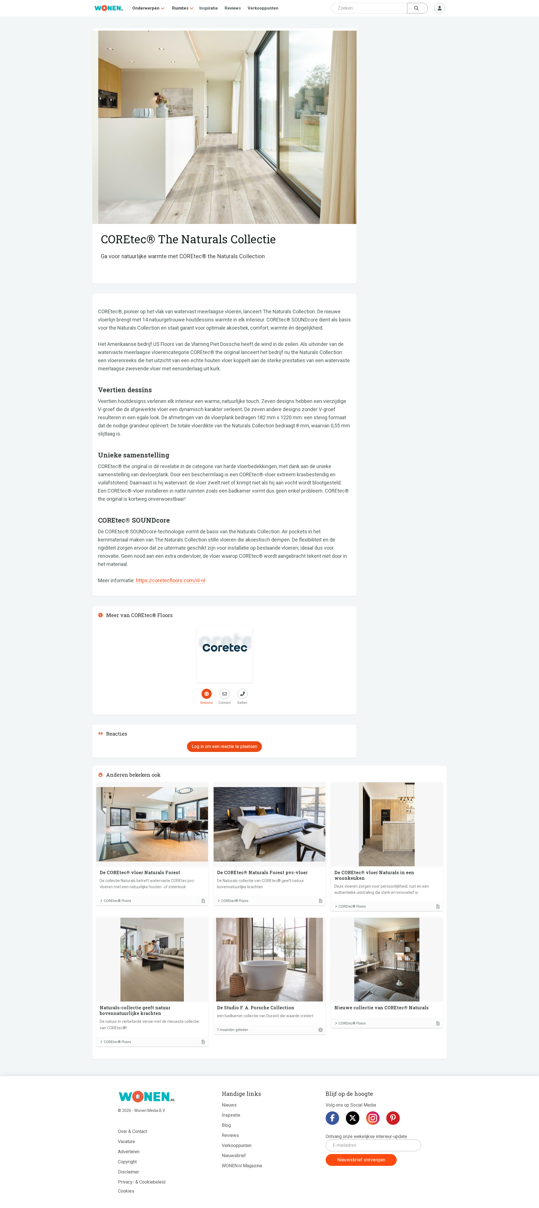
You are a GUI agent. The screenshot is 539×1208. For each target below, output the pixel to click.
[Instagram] (373, 1118)
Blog (226, 1125)
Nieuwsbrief (234, 1155)
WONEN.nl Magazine (242, 1165)
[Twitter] (352, 1118)
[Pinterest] (393, 1118)
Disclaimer (128, 1172)
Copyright (127, 1161)
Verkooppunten (263, 8)
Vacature (126, 1141)
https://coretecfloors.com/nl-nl (170, 580)
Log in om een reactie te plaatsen (224, 746)
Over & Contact (132, 1131)
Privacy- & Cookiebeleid (141, 1182)
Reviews (233, 8)
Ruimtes (180, 8)
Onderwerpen (145, 8)
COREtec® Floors (117, 901)
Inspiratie (208, 8)
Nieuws (229, 1105)
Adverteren (129, 1151)
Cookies (126, 1191)
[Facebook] (332, 1118)
